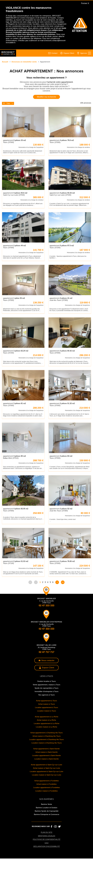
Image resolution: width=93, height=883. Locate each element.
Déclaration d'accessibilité (47, 871)
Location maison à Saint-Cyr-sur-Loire (46, 797)
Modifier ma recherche (46, 104)
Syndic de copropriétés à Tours (46, 707)
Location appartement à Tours (46, 727)
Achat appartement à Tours (46, 720)
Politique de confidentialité (46, 863)
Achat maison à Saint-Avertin (46, 773)
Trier (8, 111)
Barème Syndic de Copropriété (46, 834)
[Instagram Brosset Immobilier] (55, 850)
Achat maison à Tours (46, 724)
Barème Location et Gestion (46, 831)
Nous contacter (48, 679)
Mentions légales (46, 860)
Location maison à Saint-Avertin (46, 780)
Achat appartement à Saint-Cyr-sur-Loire (46, 786)
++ (63, 600)
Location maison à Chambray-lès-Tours (46, 764)
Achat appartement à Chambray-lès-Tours (46, 753)
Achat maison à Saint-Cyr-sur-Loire (46, 790)
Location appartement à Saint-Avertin (46, 777)
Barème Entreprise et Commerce (46, 838)
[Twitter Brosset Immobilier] (59, 850)
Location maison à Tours (46, 731)
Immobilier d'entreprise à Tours (46, 711)
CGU (46, 867)
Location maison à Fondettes (46, 813)
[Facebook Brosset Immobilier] (51, 850)
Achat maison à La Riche (46, 740)
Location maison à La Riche (46, 747)
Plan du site (46, 856)
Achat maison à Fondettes (46, 806)
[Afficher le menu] (89, 59)
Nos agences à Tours (46, 714)
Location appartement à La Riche (46, 744)
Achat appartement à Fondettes (46, 803)
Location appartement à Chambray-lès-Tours (46, 760)
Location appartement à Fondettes (46, 810)
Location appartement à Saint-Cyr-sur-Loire (46, 793)
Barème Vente (46, 827)
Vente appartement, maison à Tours (46, 704)
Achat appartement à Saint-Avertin (46, 770)
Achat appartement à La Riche (47, 737)
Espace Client (48, 686)
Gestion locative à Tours (46, 700)
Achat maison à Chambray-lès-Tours (46, 757)
